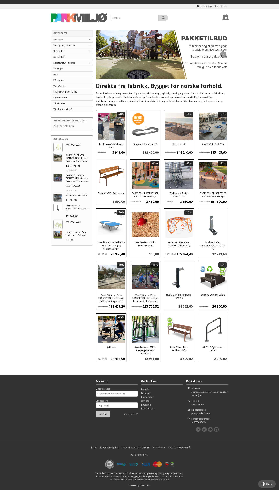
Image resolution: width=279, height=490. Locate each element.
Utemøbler (58, 51)
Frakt (94, 447)
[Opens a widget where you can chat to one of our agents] (267, 484)
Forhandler (147, 396)
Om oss (145, 400)
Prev (104, 54)
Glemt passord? (131, 414)
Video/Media (59, 85)
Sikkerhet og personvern (136, 447)
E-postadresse (103, 388)
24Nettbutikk (145, 485)
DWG (55, 74)
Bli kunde (146, 393)
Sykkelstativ (59, 56)
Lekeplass (58, 39)
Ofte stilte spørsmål (179, 447)
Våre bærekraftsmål (62, 109)
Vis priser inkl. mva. (63, 125)
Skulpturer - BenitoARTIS (65, 91)
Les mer (166, 479)
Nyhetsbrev (159, 447)
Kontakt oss (148, 408)
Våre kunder (59, 103)
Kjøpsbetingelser (109, 447)
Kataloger (58, 68)
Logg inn (146, 404)
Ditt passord (102, 400)
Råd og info (58, 80)
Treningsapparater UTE (64, 45)
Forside (145, 389)
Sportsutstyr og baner (64, 62)
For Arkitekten (60, 97)
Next (226, 54)
